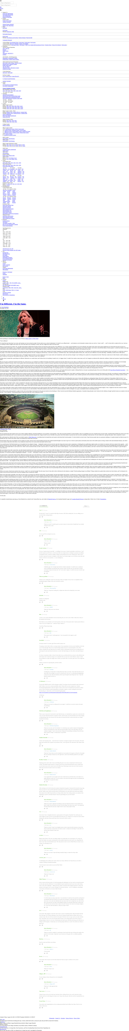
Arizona (7, 133)
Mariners (19, 172)
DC (9, 169)
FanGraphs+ (33, 42)
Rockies (19, 181)
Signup (4, 25)
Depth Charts (5, 51)
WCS (20, 144)
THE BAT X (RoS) (15, 67)
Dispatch (16, 43)
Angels (19, 169)
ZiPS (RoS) (5, 63)
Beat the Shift (29, 37)
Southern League (15, 130)
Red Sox (5, 172)
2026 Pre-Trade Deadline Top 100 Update (12, 250)
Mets (4, 179)
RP (9, 185)
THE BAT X (10, 53)
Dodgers (19, 177)
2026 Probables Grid (7, 211)
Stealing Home (48, 45)
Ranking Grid (9, 112)
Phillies (4, 181)
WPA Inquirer (6, 153)
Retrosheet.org (3, 1029)
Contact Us (57, 1018)
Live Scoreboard (6, 84)
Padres (19, 180)
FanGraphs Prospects (7, 34)
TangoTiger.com (3, 1026)
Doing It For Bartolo (56, 45)
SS (11, 184)
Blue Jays (5, 169)
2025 (4, 90)
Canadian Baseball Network (78, 499)
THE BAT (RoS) (6, 67)
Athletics (19, 171)
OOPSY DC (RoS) (7, 69)
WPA (12, 290)
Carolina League (15, 132)
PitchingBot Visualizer (7, 257)
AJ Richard (52, 702)
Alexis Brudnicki (5, 307)
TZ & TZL (16, 287)
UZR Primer (5, 287)
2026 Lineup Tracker (7, 212)
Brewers (12, 176)
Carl (50, 521)
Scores (4, 273)
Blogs (4, 278)
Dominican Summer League (10, 135)
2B (10, 184)
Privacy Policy (77, 1018)
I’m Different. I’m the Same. (13, 304)
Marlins (4, 177)
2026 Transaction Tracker (8, 208)
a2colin (51, 850)
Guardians (12, 169)
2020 (17, 90)
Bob (50, 632)
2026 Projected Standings (8, 94)
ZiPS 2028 (10, 72)
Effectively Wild (10, 31)
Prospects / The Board (7, 272)
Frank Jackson (52, 564)
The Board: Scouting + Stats (9, 223)
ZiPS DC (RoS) (18, 63)
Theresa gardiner (53, 588)
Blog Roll (5, 28)
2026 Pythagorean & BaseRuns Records (11, 97)
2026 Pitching (12, 138)
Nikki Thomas (52, 895)
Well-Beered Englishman (54, 725)
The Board (5, 222)
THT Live (12, 43)
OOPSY (4, 54)
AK (50, 540)
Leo (50, 825)
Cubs (11, 179)
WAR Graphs (5, 150)
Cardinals (12, 177)
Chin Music (21, 45)
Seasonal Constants (7, 292)
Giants (19, 179)
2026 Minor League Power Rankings (10, 213)
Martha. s (51, 949)
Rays (4, 171)
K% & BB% (14, 282)
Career (21, 106)
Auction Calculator (7, 22)
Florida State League (24, 132)
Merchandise (5, 269)
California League (8, 132)
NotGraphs (21, 42)
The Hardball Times (14, 42)
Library (4, 263)
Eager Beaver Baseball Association (117, 370)
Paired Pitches (6, 256)
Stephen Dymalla (53, 750)
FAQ (7, 25)
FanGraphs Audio (15, 45)
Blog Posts (11, 25)
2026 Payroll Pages (7, 207)
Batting (4, 125)
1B (8, 184)
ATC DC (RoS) (6, 66)
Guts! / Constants (6, 264)
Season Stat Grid (6, 117)
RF (18, 184)
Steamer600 (5, 58)
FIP (3, 285)
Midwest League (8, 131)
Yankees (4, 173)
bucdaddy (51, 669)
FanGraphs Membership (8, 13)
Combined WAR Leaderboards (9, 149)
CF (17, 184)
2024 (6, 90)
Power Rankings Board (8, 258)
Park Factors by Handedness (9, 295)
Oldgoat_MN (52, 983)
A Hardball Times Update (5, 429)
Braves (4, 176)
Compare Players (16, 112)
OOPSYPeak (5, 59)
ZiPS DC (7, 48)
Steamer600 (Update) (12, 58)
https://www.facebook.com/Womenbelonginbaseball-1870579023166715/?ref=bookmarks (58, 692)
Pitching (8, 125)
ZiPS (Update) (11, 63)
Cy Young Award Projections (9, 78)
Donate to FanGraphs (7, 17)
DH (21, 184)
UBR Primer (8, 290)
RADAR (51, 607)
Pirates (11, 180)
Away (15, 158)
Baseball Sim (5, 252)
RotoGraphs (5, 36)
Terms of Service (69, 1018)
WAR (4, 290)
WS (10, 144)
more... (19, 282)
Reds (11, 181)
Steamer (4, 49)
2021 (14, 90)
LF (15, 184)
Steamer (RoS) (6, 64)
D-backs (19, 176)
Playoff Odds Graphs (15, 96)
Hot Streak (5, 255)
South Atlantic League (17, 131)
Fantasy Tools (6, 276)
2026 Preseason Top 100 (8, 248)
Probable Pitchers (14, 84)
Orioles (4, 170)
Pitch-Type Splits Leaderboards (9, 115)
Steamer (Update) (13, 64)
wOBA (4, 282)
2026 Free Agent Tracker (8, 216)
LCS (13, 144)
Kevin (51, 966)
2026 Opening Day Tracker (8, 218)
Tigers (11, 171)
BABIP (8, 285)
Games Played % (15, 76)
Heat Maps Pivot (6, 253)
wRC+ (7, 282)
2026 (7, 106)
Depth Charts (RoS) (7, 65)
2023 (9, 90)
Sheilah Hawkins (53, 801)
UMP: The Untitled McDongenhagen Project (34, 45)
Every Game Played (7, 76)
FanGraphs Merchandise (8, 14)
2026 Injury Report (7, 206)
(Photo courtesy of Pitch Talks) (31, 338)
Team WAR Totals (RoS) (8, 166)
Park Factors (5, 266)
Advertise (63, 1018)
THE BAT (5, 53)
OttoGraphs (64, 45)
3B (13, 184)
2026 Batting (5, 138)
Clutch (17, 290)
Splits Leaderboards (7, 114)
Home (12, 158)
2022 (12, 90)
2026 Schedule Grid (7, 210)
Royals (11, 170)
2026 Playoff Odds (7, 96)
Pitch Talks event (32, 437)
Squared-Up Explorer (7, 259)
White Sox (12, 173)
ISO (11, 282)
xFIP (6, 285)
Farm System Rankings (8, 225)
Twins (11, 172)
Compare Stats (23, 112)
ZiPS (4, 48)
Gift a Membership (7, 16)
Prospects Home (6, 220)
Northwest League (26, 131)
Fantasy (20, 43)
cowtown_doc (52, 871)
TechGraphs (27, 42)
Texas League (23, 130)
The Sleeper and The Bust (12, 37)
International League (10, 129)
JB (50, 930)
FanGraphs (5, 30)
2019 (20, 90)
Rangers (19, 173)
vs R (10, 158)
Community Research (7, 40)
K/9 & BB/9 (13, 285)
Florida (10, 133)
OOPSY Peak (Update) (14, 59)
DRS (9, 287)
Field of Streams (22, 37)
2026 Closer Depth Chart (8, 205)
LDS (16, 144)
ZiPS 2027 (5, 72)
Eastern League (8, 130)
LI (14, 290)
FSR (12, 287)
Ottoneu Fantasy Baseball (8, 24)
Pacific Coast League (19, 129)
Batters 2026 (5, 155)
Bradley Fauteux (53, 774)
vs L (7, 158)
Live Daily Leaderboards (8, 86)
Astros (19, 170)
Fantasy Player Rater (7, 20)
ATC (4, 52)
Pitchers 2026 (11, 155)
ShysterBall (25, 43)
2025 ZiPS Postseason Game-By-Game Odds (12, 98)
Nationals (5, 180)
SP (7, 185)
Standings (5, 274)
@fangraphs (51, 1018)
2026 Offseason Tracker (8, 217)
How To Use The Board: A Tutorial (10, 224)
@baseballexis (103, 499)
